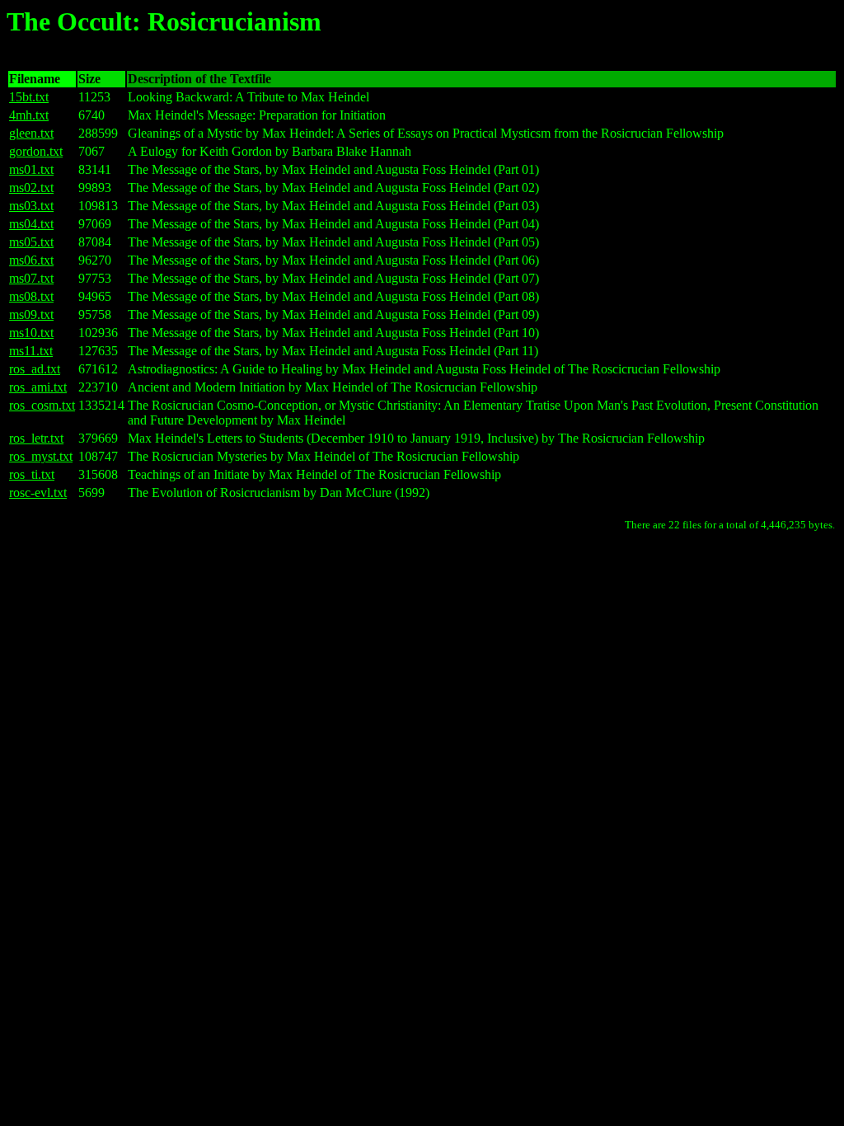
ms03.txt (31, 206)
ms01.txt (31, 169)
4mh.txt (29, 115)
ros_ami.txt (38, 387)
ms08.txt (31, 296)
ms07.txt (31, 278)
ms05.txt (31, 242)
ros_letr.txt (36, 438)
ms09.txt (31, 314)
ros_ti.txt (31, 474)
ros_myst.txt (41, 456)
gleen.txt (31, 133)
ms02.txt (31, 188)
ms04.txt (31, 224)
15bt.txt (29, 97)
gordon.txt (36, 151)
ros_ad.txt (34, 369)
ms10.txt (31, 333)
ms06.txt (31, 260)
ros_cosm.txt (42, 405)
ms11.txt (31, 351)
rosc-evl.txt (38, 493)
